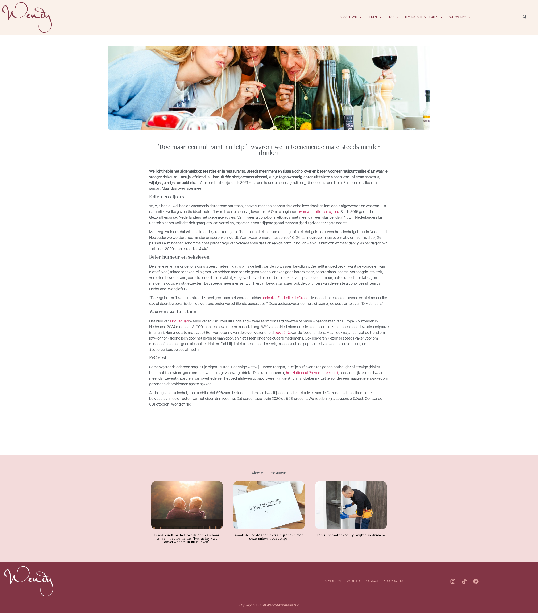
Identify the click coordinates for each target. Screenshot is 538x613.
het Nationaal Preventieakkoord (312, 372)
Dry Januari (179, 321)
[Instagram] (452, 581)
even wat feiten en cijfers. (319, 211)
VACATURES (353, 581)
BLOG (391, 17)
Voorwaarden (393, 581)
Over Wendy (457, 17)
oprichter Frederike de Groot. (285, 298)
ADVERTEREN (333, 581)
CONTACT (372, 581)
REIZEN (372, 17)
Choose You (348, 17)
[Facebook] (476, 581)
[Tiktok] (464, 581)
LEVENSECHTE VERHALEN (421, 17)
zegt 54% (283, 332)
